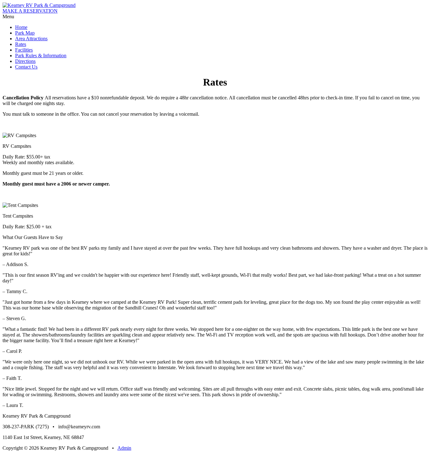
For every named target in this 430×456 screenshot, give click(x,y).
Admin (124, 448)
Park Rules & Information (40, 55)
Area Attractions (31, 38)
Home (21, 27)
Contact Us (26, 67)
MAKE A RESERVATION (30, 11)
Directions (25, 61)
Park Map (25, 33)
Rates (20, 44)
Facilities (24, 50)
